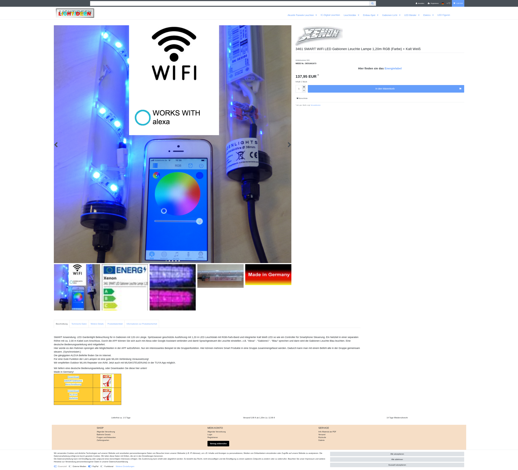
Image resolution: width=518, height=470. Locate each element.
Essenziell (62, 466)
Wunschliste (303, 98)
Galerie (321, 440)
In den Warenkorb (385, 88)
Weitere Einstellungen (125, 466)
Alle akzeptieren (397, 454)
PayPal (95, 466)
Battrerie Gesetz (104, 434)
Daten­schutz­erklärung (118, 462)
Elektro (427, 15)
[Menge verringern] (304, 91)
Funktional (108, 466)
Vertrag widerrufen (218, 443)
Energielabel (393, 68)
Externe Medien (79, 466)
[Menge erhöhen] (304, 87)
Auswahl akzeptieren (397, 465)
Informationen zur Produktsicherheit (142, 324)
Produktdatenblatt (115, 324)
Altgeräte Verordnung (106, 432)
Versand (321, 434)
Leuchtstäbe (350, 15)
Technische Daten (79, 324)
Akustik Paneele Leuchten (301, 15)
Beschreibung (62, 324)
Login (209, 434)
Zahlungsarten (103, 440)
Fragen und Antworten (106, 437)
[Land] (442, 3)
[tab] (62, 324)
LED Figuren (443, 15)
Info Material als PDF (327, 432)
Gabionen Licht (390, 15)
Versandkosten (315, 105)
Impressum (310, 459)
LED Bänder (410, 15)
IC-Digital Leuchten (330, 15)
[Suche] (372, 3)
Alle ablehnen (397, 459)
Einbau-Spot (369, 15)
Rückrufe (322, 437)
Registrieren (212, 437)
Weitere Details (97, 324)
